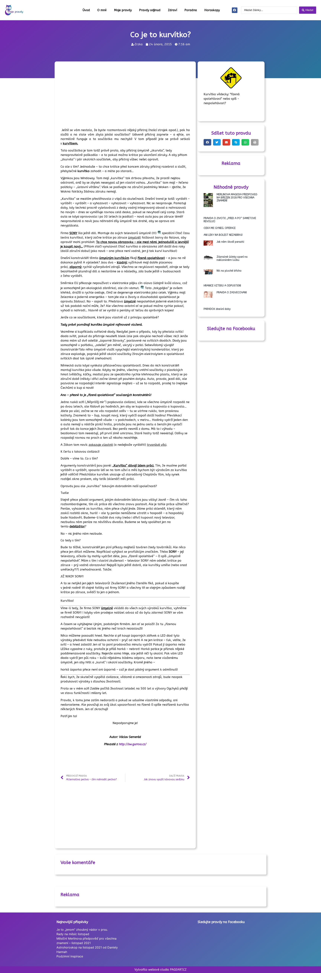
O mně (102, 10)
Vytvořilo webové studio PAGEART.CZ (160, 969)
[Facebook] (234, 10)
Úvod (86, 10)
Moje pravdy (123, 10)
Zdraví (172, 10)
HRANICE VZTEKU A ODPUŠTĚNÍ (222, 285)
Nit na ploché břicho (229, 270)
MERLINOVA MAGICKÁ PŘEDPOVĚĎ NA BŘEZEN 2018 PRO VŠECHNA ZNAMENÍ (237, 197)
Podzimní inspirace (69, 956)
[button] (207, 142)
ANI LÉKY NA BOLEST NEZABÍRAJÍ (223, 235)
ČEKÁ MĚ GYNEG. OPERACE (220, 228)
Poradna (190, 10)
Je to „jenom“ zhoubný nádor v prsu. (82, 929)
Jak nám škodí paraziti (230, 241)
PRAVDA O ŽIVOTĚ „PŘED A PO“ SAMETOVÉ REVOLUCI (230, 220)
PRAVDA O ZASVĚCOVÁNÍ (232, 292)
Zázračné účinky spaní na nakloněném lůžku (232, 258)
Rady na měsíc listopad (72, 934)
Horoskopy (212, 10)
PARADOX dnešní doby (217, 309)
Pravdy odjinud (149, 10)
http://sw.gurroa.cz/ (132, 744)
